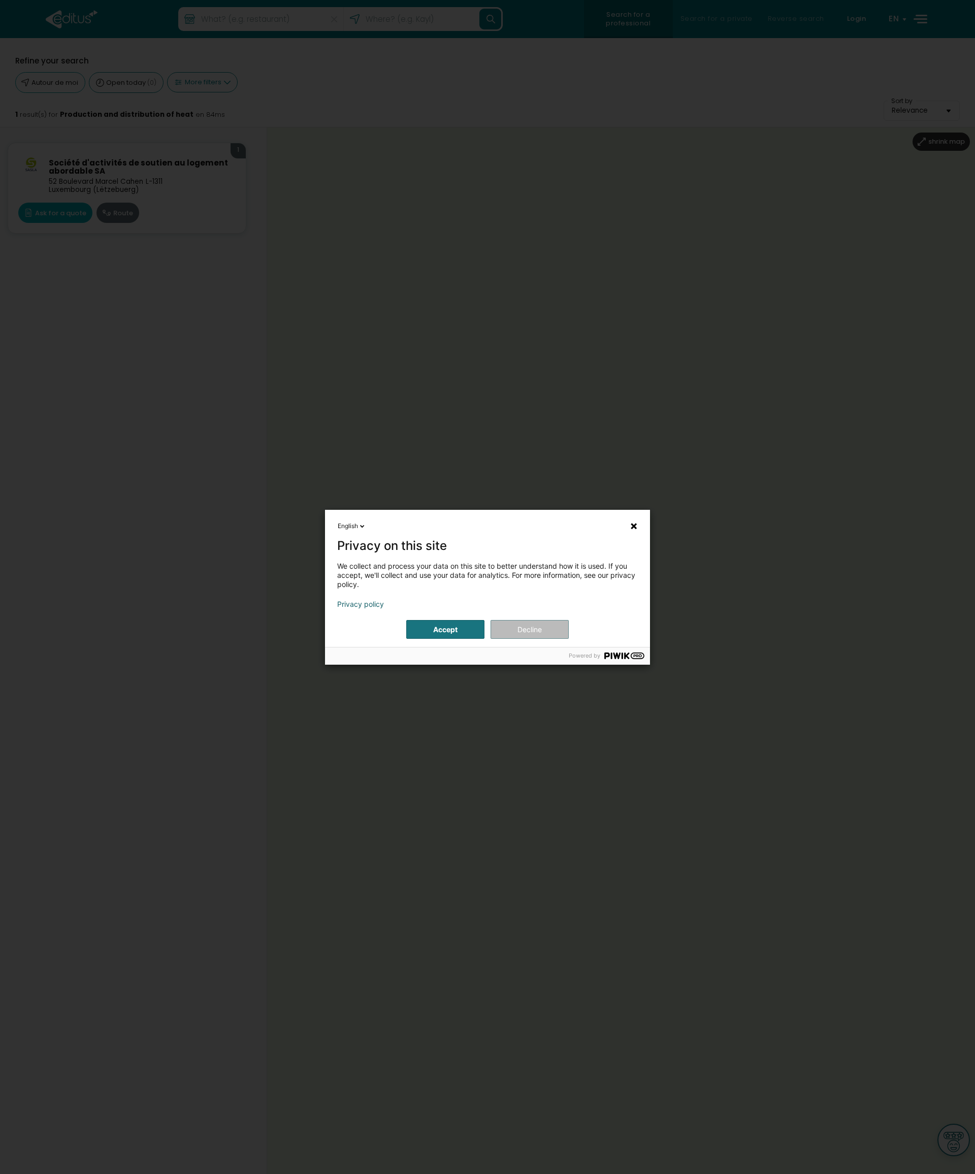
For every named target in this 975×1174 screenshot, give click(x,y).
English (348, 526)
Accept (445, 629)
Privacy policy (360, 604)
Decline (529, 629)
